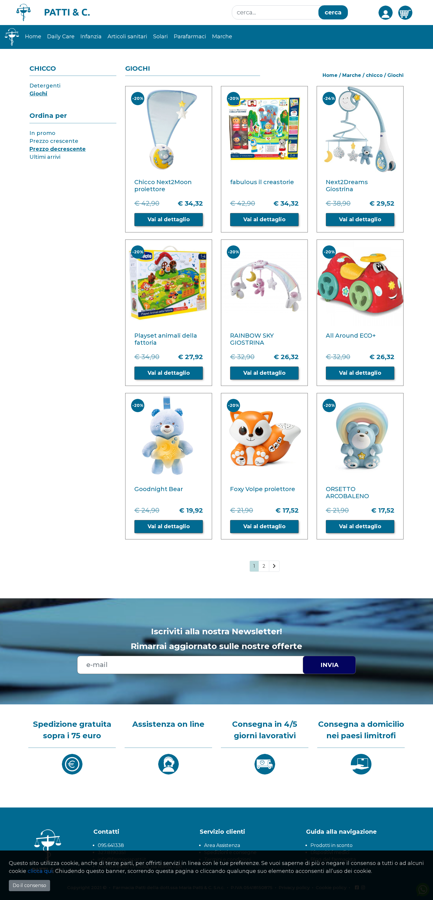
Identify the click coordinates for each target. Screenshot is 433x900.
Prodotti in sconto (331, 845)
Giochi (38, 93)
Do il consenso (29, 885)
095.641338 (111, 845)
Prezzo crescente (53, 141)
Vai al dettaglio (169, 219)
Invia (329, 664)
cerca (333, 12)
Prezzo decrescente (57, 149)
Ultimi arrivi (44, 157)
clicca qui (40, 871)
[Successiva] (274, 566)
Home (33, 36)
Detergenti (44, 85)
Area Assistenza (222, 845)
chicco (374, 75)
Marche (351, 75)
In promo (42, 133)
